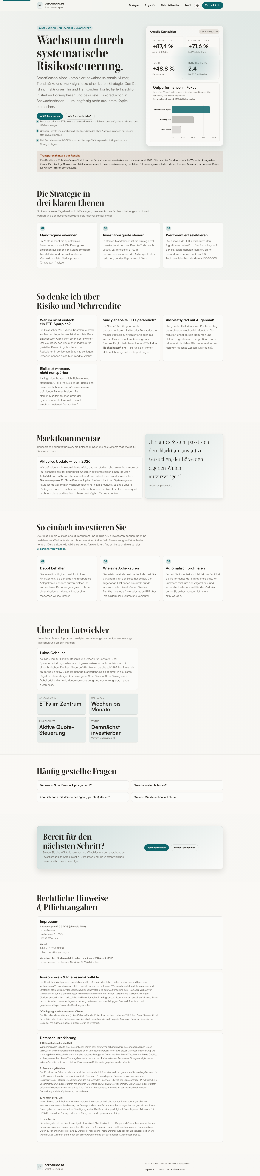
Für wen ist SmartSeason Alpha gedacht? (66, 785)
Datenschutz (163, 1169)
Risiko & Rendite (170, 5)
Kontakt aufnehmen (184, 847)
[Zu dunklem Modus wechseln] (197, 5)
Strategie (134, 5)
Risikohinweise (177, 1169)
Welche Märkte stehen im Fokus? (155, 797)
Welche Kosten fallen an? (150, 785)
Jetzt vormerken (156, 847)
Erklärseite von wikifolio (51, 548)
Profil (188, 5)
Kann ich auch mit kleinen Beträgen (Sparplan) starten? (75, 797)
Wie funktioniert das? (79, 116)
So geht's (150, 5)
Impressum (150, 1169)
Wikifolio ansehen (50, 116)
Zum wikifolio (212, 5)
